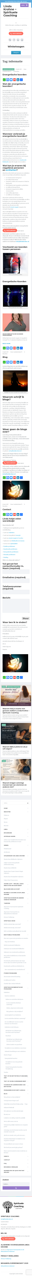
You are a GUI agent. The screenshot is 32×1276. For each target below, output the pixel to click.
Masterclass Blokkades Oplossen (13, 859)
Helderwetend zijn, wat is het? (12, 927)
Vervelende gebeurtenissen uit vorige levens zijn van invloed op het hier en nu (15, 961)
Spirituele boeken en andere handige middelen (14, 898)
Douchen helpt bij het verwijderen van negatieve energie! (14, 1139)
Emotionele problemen (10, 549)
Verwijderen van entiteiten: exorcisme (15, 1048)
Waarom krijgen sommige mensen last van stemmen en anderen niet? (15, 785)
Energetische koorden (15, 74)
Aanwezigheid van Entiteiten (13, 1015)
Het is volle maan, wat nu (11, 1121)
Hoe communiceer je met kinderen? (15, 969)
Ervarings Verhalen (11, 1167)
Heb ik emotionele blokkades (12, 945)
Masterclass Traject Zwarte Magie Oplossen (13, 872)
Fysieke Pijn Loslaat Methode (12, 983)
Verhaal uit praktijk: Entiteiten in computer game (16, 1125)
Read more (6, 343)
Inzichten (7, 811)
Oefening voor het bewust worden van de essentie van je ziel (15, 1131)
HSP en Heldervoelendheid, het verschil (15, 931)
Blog (5, 357)
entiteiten (11, 170)
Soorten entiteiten (10, 996)
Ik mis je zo (7, 1114)
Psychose (8, 1036)
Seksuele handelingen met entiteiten (15, 1051)
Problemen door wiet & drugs (14, 1090)
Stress (5, 822)
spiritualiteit (13, 543)
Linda (6, 829)
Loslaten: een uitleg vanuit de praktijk (14, 1118)
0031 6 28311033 (17, 33)
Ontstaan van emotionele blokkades (14, 948)
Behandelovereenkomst (7, 1266)
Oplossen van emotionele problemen (14, 952)
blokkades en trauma (18, 541)
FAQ (5, 1163)
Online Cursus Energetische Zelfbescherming (11, 863)
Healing (5, 557)
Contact (7, 509)
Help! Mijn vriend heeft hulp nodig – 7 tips (15, 1104)
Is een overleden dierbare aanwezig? (13, 1003)
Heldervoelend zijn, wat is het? (12, 924)
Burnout (6, 825)
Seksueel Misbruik (9, 1107)
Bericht (6, 598)
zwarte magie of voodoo (15, 538)
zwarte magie (14, 207)
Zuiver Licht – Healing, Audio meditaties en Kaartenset (14, 884)
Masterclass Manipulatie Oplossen (13, 876)
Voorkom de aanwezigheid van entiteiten (14, 1085)
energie (18, 535)
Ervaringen (8, 833)
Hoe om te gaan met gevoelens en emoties (16, 938)
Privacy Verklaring (9, 917)
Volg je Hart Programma (11, 880)
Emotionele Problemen (13, 686)
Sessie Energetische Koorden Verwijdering (13, 334)
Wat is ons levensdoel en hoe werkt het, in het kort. (15, 1151)
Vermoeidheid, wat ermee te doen (13, 1144)
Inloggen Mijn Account (12, 889)
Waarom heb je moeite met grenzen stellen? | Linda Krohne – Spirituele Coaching (16, 711)
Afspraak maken (9, 836)
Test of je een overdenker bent (15, 1081)
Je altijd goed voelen (9, 980)
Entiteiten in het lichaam (12, 1027)
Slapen (6, 818)
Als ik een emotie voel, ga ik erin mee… (15, 1135)
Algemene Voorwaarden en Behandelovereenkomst (11, 912)
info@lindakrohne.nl (22, 241)
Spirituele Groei (9, 920)
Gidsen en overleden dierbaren (14, 999)
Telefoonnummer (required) (12, 587)
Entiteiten (6, 992)
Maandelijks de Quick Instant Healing (14, 1171)
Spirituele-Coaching (8, 69)
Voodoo (6, 1072)
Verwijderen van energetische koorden (14, 1062)
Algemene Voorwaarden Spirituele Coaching (13, 907)
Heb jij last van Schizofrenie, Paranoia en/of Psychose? (13, 1031)
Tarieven (7, 903)
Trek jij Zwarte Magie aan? (11, 1100)
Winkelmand (7, 848)
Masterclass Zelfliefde (10, 868)
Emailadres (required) (14, 577)
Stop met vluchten (10, 941)
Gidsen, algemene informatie (14, 1008)
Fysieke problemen (9, 546)
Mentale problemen (9, 554)
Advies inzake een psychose (14, 1044)
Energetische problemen (10, 552)
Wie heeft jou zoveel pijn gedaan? (13, 1147)
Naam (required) (11, 568)
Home (6, 808)
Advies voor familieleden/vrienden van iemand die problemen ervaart (15, 840)
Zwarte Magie (8, 1055)
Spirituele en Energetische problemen (13, 988)
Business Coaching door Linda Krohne (14, 893)
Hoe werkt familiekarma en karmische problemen (15, 956)
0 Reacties (16, 71)
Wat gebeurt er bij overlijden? (14, 1011)
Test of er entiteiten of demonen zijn (15, 1076)
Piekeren (6, 815)
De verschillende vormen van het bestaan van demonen (14, 1022)
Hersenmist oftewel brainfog (12, 976)
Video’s (6, 1156)
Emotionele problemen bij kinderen (14, 966)
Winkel (6, 845)
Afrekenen (7, 852)
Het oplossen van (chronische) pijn (13, 1111)
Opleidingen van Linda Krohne (14, 855)
